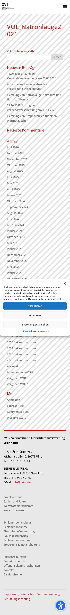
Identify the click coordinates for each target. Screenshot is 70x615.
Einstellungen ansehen (35, 324)
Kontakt (9, 570)
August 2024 (15, 213)
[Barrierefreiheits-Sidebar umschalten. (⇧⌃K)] (61, 606)
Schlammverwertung (17, 540)
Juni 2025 (13, 177)
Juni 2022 (13, 267)
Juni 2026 (13, 147)
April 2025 (13, 189)
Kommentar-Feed (18, 412)
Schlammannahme (16, 527)
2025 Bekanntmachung (22, 354)
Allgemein (13, 366)
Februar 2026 (15, 153)
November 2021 (17, 279)
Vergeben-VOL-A (17, 384)
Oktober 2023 (16, 237)
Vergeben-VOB (16, 378)
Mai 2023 (13, 243)
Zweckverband (13, 497)
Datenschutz (29, 330)
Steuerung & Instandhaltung (22, 544)
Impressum (43, 330)
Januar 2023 (14, 249)
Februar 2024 (15, 225)
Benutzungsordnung (17, 599)
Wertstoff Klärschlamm (18, 506)
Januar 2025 (14, 195)
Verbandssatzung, (49, 594)
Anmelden (13, 400)
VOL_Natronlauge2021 (21, 51)
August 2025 (15, 171)
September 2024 (17, 207)
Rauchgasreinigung (16, 536)
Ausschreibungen (15, 557)
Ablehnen (35, 315)
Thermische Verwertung (19, 531)
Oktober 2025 (16, 165)
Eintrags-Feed (15, 406)
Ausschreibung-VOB (20, 372)
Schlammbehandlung (17, 522)
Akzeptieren (35, 306)
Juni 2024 (13, 219)
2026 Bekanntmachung (22, 360)
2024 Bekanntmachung (22, 348)
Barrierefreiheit (13, 574)
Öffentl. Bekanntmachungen (22, 565)
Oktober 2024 (16, 201)
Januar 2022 (14, 273)
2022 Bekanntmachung (22, 336)
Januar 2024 (14, 231)
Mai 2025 (13, 183)
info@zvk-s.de (21, 482)
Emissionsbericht (15, 561)
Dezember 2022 (17, 255)
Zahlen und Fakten (15, 501)
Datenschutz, (28, 594)
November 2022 (17, 261)
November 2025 (17, 159)
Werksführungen (14, 510)
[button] (65, 283)
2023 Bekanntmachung (22, 342)
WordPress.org (16, 418)
